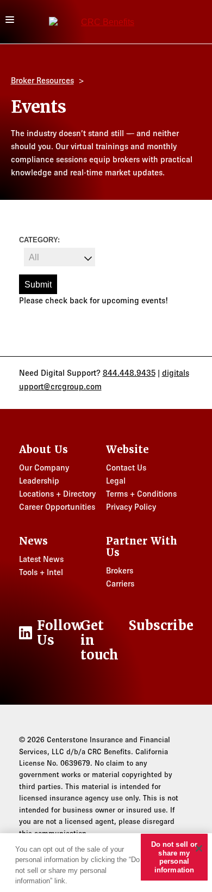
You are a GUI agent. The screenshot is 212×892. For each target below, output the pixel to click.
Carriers (120, 583)
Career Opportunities (57, 506)
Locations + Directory (57, 493)
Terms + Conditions (141, 493)
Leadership (39, 480)
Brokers (119, 570)
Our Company (44, 467)
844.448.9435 (129, 372)
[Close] (199, 848)
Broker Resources (42, 80)
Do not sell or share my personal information (174, 857)
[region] (106, 862)
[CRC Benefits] (103, 22)
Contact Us (126, 467)
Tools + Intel (41, 572)
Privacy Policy (131, 506)
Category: (39, 240)
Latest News (41, 559)
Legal (116, 480)
